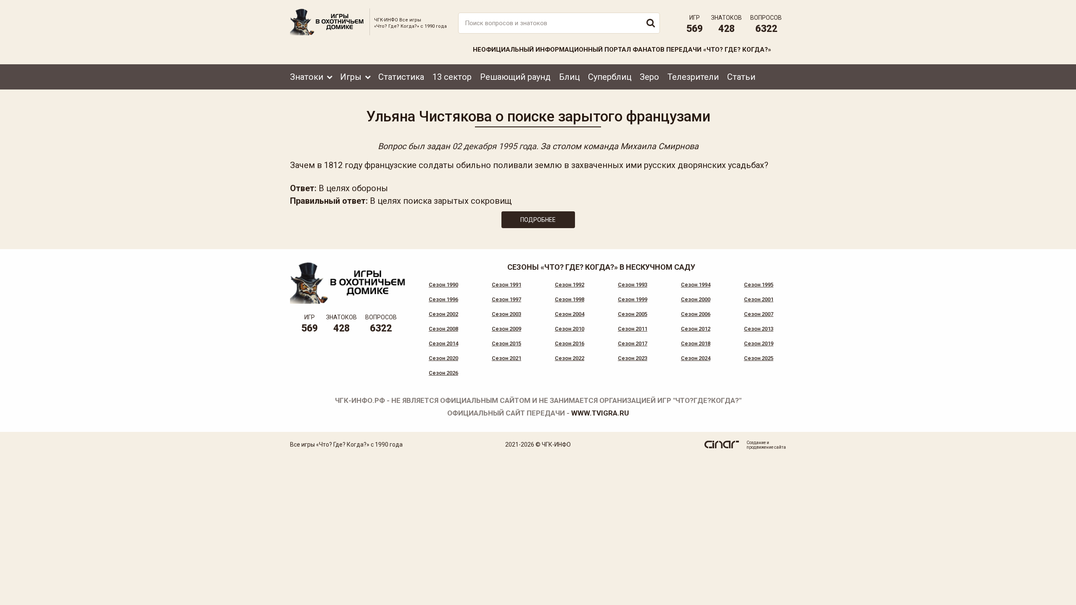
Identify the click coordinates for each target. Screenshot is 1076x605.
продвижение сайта (766, 447)
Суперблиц (609, 77)
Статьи (741, 77)
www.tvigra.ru (600, 413)
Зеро (649, 77)
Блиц (569, 77)
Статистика (401, 77)
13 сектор (452, 77)
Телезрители (693, 77)
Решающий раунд (515, 77)
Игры (350, 77)
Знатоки (306, 77)
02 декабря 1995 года (494, 146)
